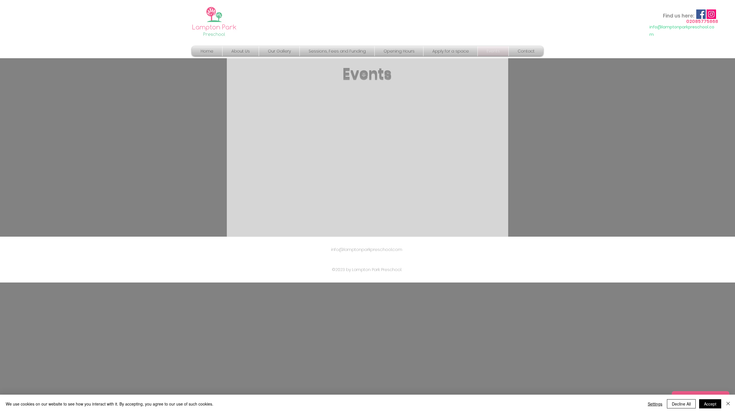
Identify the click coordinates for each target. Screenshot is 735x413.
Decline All (681, 404)
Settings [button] (655, 404)
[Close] (728, 403)
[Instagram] (711, 14)
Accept (710, 404)
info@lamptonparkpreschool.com (366, 249)
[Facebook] (701, 14)
